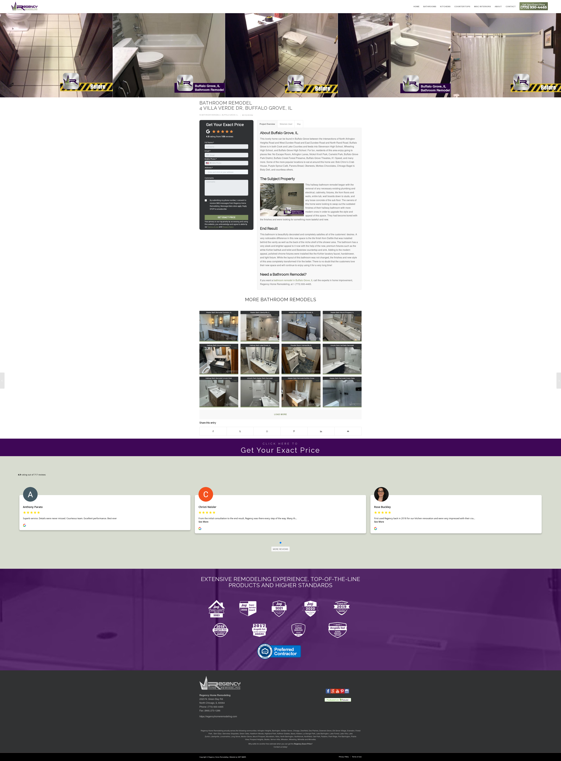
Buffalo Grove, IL (230, 115)
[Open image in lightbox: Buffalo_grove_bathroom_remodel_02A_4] (167, 54)
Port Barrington (344, 736)
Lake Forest (334, 733)
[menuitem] (416, 6)
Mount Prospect (259, 736)
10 (275, 94)
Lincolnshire (225, 736)
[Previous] (6, 55)
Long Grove (235, 736)
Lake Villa (344, 733)
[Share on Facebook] (213, 431)
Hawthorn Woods (257, 733)
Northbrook (298, 736)
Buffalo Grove (286, 730)
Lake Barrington (322, 733)
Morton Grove (246, 736)
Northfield (308, 736)
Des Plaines (313, 730)
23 (305, 94)
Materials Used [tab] (286, 124)
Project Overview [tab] (267, 124)
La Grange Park (309, 733)
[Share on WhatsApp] (267, 431)
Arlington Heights (264, 730)
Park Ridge (332, 736)
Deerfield (304, 730)
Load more (280, 414)
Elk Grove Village (339, 730)
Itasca (293, 733)
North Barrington (287, 736)
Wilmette (300, 739)
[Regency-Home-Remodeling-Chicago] (24, 6)
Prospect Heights (256, 739)
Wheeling (293, 739)
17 (291, 94)
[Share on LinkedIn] (321, 431)
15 (286, 94)
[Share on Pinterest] (294, 431)
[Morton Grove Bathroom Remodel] (558, 381)
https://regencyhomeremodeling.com (218, 716)
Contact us (278, 747)
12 (279, 94)
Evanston (351, 730)
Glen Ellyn (217, 733)
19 (296, 94)
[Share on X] (240, 431)
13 (282, 94)
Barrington (276, 730)
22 (303, 94)
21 (300, 94)
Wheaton (284, 739)
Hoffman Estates (283, 733)
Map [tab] (299, 124)
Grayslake (235, 733)
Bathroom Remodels (211, 115)
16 (289, 94)
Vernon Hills (275, 739)
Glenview (226, 733)
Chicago (296, 730)
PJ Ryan (249, 115)
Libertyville (215, 736)
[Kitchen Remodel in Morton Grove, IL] (2, 381)
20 (298, 94)
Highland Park (270, 733)
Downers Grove (325, 730)
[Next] (554, 55)
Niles (277, 736)
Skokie (267, 739)
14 (284, 94)
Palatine (324, 736)
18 (293, 94)
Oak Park (316, 736)
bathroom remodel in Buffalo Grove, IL (293, 280)
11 (277, 94)
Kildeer (299, 733)
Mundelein (270, 736)
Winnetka (312, 739)
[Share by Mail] (348, 431)
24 (307, 94)
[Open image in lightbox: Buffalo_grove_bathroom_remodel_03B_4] (280, 54)
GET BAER (242, 757)
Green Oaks (244, 733)
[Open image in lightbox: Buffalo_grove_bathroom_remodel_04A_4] (392, 54)
